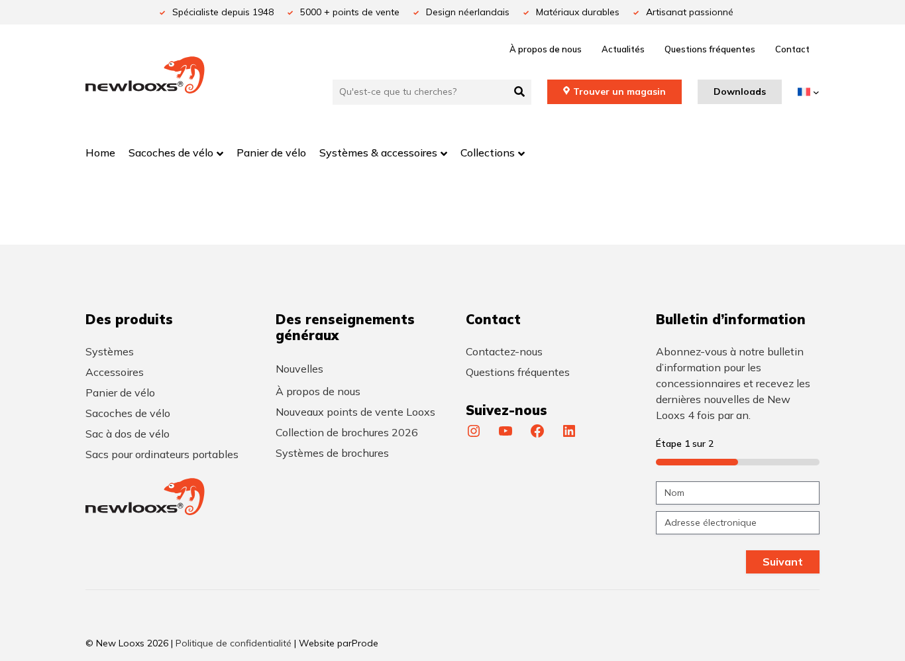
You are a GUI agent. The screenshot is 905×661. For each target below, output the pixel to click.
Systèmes (109, 351)
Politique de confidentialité (234, 643)
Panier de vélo (120, 392)
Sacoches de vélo (127, 413)
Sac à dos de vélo (127, 433)
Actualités (623, 49)
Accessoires (114, 372)
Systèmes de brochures (332, 452)
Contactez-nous (504, 351)
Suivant (783, 561)
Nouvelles (299, 368)
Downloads (740, 91)
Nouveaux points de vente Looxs (355, 411)
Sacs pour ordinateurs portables (162, 454)
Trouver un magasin (619, 91)
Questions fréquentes (710, 49)
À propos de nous (545, 49)
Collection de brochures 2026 (347, 432)
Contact (792, 49)
